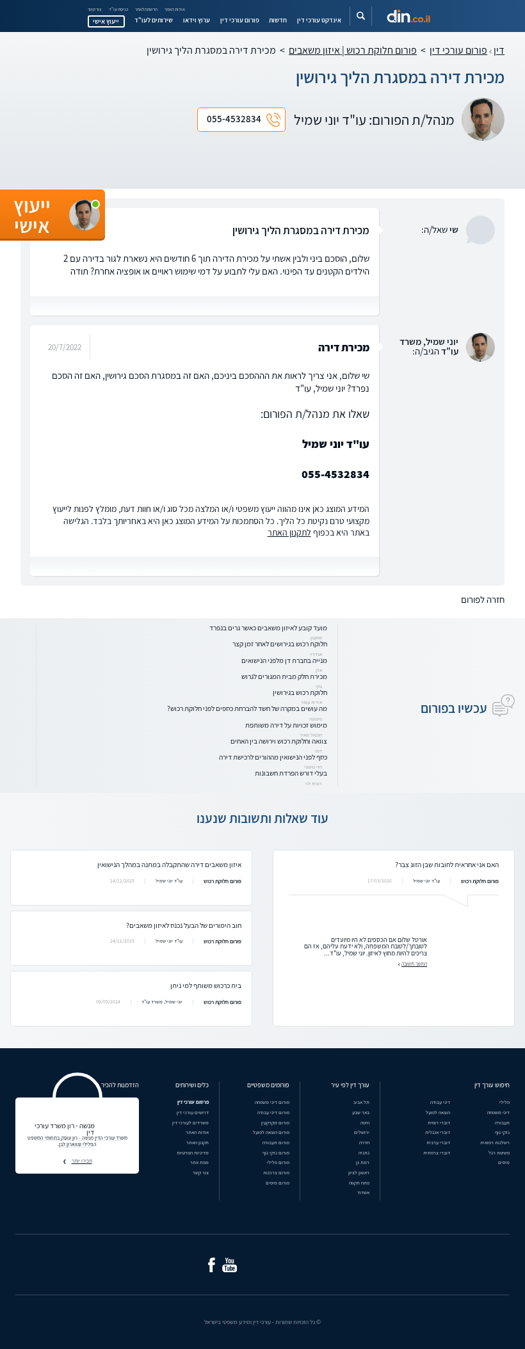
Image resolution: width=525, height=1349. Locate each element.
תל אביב (361, 1102)
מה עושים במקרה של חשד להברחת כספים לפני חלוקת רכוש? (247, 708)
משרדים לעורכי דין (190, 1122)
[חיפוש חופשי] (361, 16)
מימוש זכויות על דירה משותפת (286, 725)
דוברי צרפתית (436, 1152)
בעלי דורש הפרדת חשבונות (291, 773)
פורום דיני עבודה (273, 1112)
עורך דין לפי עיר (350, 1084)
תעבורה (502, 1122)
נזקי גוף (502, 1132)
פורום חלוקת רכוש (480, 881)
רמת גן (362, 1162)
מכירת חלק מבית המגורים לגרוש (284, 676)
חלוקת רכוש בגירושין (300, 692)
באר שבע (360, 1112)
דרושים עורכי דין (193, 1112)
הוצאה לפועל (438, 1112)
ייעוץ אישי (106, 21)
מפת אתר (199, 1162)
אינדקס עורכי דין (319, 19)
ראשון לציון (358, 1172)
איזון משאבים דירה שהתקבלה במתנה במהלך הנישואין (169, 864)
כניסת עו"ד (118, 9)
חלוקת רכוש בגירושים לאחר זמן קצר (279, 643)
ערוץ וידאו (196, 19)
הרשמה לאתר (146, 9)
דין (499, 50)
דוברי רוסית (439, 1122)
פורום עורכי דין (239, 19)
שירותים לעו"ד (153, 19)
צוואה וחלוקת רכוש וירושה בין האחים (278, 741)
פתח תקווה (359, 1182)
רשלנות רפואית (495, 1142)
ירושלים (361, 1132)
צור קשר (95, 9)
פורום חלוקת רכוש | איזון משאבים (353, 50)
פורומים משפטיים (268, 1084)
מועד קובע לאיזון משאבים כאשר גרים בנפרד (268, 627)
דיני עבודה (440, 1102)
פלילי (504, 1102)
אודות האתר (175, 9)
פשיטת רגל (499, 1152)
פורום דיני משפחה (272, 1102)
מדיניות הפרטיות (193, 1152)
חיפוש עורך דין (492, 1084)
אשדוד (363, 1192)
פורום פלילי (278, 1162)
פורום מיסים (277, 1182)
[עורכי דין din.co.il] (408, 16)
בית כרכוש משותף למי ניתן (205, 985)
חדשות (278, 19)
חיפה (364, 1122)
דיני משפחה (498, 1112)
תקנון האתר (197, 1142)
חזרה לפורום (483, 599)
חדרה (364, 1142)
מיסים (504, 1162)
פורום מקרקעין (275, 1122)
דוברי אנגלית (437, 1132)
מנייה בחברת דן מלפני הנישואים (284, 660)
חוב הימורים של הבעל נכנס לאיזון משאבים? (183, 925)
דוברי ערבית (438, 1142)
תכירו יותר (82, 1161)
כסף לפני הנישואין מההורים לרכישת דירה (273, 757)
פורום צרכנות (276, 1172)
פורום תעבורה (275, 1142)
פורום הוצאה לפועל (271, 1132)
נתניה (364, 1152)
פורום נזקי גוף (275, 1152)
